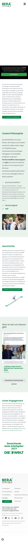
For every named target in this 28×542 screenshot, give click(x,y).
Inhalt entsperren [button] (14, 74)
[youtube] (16, 518)
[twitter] (12, 518)
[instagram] (22, 518)
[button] (14, 182)
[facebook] (19, 518)
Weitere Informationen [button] (14, 77)
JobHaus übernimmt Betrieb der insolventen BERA (13, 368)
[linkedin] (9, 518)
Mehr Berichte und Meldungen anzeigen (14, 381)
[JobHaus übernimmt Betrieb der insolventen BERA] (14, 347)
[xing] (3, 518)
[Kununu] (6, 518)
